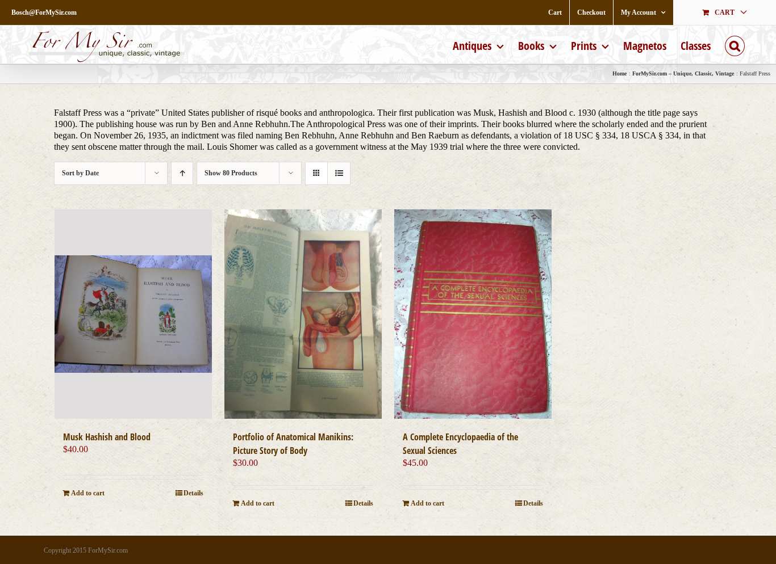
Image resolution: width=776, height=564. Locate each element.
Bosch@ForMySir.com (44, 12)
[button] (735, 45)
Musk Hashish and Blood (107, 437)
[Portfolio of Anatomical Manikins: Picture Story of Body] (303, 314)
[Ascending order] (182, 173)
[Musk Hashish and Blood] (133, 314)
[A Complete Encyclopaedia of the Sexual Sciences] (473, 314)
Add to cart (88, 493)
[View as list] (339, 173)
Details (193, 493)
